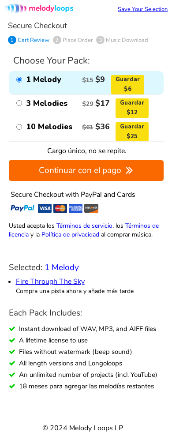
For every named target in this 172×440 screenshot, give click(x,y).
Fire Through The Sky (50, 281)
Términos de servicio (84, 225)
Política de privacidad (70, 234)
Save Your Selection (143, 9)
